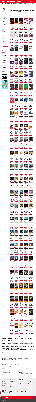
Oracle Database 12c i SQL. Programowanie (31, 26)
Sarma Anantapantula (15, 305)
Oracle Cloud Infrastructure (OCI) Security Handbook (26, 40)
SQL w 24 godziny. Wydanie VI (26, 317)
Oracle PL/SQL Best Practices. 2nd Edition (21, 317)
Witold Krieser (4, 65)
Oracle (3, 37)
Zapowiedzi (3, 53)
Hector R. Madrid (11, 305)
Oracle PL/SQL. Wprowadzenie (30, 330)
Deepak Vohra (26, 305)
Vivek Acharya (16, 133)
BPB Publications (4, 29)
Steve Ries (30, 186)
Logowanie (3, 380)
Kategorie (3, 3)
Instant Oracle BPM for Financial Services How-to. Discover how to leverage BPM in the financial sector (12, 186)
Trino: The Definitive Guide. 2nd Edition (30, 52)
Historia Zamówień (3, 381)
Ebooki (7, 3)
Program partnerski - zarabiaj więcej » (7, 372)
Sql (18, 365)
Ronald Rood (21, 305)
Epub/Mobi (5, 21)
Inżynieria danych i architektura (4, 8)
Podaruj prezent (32, 3)
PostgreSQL (4, 12)
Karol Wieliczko (12, 27)
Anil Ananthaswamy (3, 367)
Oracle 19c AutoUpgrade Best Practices (11, 66)
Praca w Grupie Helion (27, 383)
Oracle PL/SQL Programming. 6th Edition (30, 132)
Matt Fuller (29, 53)
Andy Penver (21, 80)
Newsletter (11, 386)
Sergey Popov (21, 133)
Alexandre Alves (15, 186)
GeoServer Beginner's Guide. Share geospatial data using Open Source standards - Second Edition (26, 93)
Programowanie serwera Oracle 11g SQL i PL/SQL (11, 331)
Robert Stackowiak (18, 318)
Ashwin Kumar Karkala (21, 252)
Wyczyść (4, 46)
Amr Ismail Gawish (26, 133)
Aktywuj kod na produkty (4, 383)
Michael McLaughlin (25, 27)
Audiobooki (11, 3)
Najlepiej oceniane (4, 52)
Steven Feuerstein (30, 133)
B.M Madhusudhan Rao (11, 186)
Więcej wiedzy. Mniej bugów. (5, 17)
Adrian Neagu (26, 199)
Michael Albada (4, 67)
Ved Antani (11, 146)
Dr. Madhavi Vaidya (11, 79)
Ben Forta (3, 365)
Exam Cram (27, 367)
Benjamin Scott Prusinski (16, 252)
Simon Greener (25, 146)
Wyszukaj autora (4, 55)
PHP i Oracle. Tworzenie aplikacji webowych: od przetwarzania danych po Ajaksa (16, 331)
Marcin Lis (21, 331)
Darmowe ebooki (20, 3)
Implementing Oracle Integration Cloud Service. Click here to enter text (12, 106)
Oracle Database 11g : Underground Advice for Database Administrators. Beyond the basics (21, 278)
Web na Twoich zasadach (5, 18)
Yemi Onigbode (12, 252)
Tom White (11, 133)
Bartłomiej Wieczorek (5, 62)
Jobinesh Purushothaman (30, 199)
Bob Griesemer (26, 252)
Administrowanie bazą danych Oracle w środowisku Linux (12, 26)
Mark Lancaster (31, 252)
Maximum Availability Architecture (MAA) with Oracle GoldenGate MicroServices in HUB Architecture (12, 53)
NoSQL (3, 11)
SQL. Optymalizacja (26, 330)
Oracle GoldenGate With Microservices (26, 79)
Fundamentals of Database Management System (31, 79)
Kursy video (9, 3)
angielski (4, 41)
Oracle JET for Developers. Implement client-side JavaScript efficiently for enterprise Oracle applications (21, 93)
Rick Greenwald (15, 318)
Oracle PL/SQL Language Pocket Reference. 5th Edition (16, 119)
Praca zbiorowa (16, 80)
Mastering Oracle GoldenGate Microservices (21, 40)
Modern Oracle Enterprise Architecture (21, 66)
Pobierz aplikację (26, 3)
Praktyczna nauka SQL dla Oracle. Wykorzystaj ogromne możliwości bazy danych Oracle (16, 27)
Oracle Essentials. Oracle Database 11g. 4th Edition (16, 317)
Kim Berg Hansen (16, 27)
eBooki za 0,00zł (3, 48)
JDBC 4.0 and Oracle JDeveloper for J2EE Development (12, 317)
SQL (3, 13)
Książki (5, 3)
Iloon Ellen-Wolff (22, 199)
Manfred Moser (31, 53)
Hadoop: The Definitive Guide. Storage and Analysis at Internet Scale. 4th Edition (12, 133)
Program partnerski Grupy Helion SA (28, 380)
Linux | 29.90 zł (16, 1)
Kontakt (10, 388)
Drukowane (5, 20)
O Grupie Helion (19, 380)
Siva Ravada (27, 146)
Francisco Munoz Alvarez (30, 146)
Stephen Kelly (16, 199)
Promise (4, 31)
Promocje (14, 3)
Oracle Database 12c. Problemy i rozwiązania (31, 317)
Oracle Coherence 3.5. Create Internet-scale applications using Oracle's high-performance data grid (26, 278)
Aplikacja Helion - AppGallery (4, 386)
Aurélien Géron (4, 60)
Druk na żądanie (5, 24)
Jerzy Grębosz (3, 368)
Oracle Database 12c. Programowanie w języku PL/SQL (26, 26)
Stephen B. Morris (21, 53)
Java (18, 367)
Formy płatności (11, 384)
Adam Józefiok (4, 58)
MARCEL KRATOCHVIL (26, 186)
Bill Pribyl (32, 133)
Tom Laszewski (30, 305)
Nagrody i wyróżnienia (19, 383)
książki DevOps (15, 353)
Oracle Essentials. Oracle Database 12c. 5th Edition (21, 159)
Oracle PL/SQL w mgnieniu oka (21, 26)
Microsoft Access (4, 9)
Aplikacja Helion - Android (4, 385)
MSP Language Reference (28, 365)
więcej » (24, 376)
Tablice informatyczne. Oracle (21, 330)
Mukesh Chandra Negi (30, 80)
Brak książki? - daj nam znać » (6, 375)
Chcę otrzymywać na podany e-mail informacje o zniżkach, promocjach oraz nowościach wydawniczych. (24, 376)
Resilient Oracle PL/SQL (21, 52)
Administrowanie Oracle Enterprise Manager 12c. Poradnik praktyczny (16, 80)
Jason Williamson (32, 305)
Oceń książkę (19, 381)
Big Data (17, 353)
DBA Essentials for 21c (31, 39)
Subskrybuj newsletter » (21, 372)
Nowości (16, 3)
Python (18, 364)
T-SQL (3, 14)
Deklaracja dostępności (12, 383)
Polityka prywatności (11, 382)
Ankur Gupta (21, 146)
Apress (3, 35)
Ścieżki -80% (18, 1)
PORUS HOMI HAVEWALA (12, 199)
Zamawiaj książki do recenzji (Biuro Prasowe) (29, 381)
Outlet (2, 50)
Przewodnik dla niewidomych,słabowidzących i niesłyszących (12, 381)
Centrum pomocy (11, 380)
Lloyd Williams (18, 186)
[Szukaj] (20, 1)
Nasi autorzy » (3, 71)
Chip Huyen (4, 64)
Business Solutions (27, 368)
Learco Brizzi (20, 199)
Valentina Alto (4, 63)
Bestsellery (18, 3)
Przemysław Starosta (4, 364)
